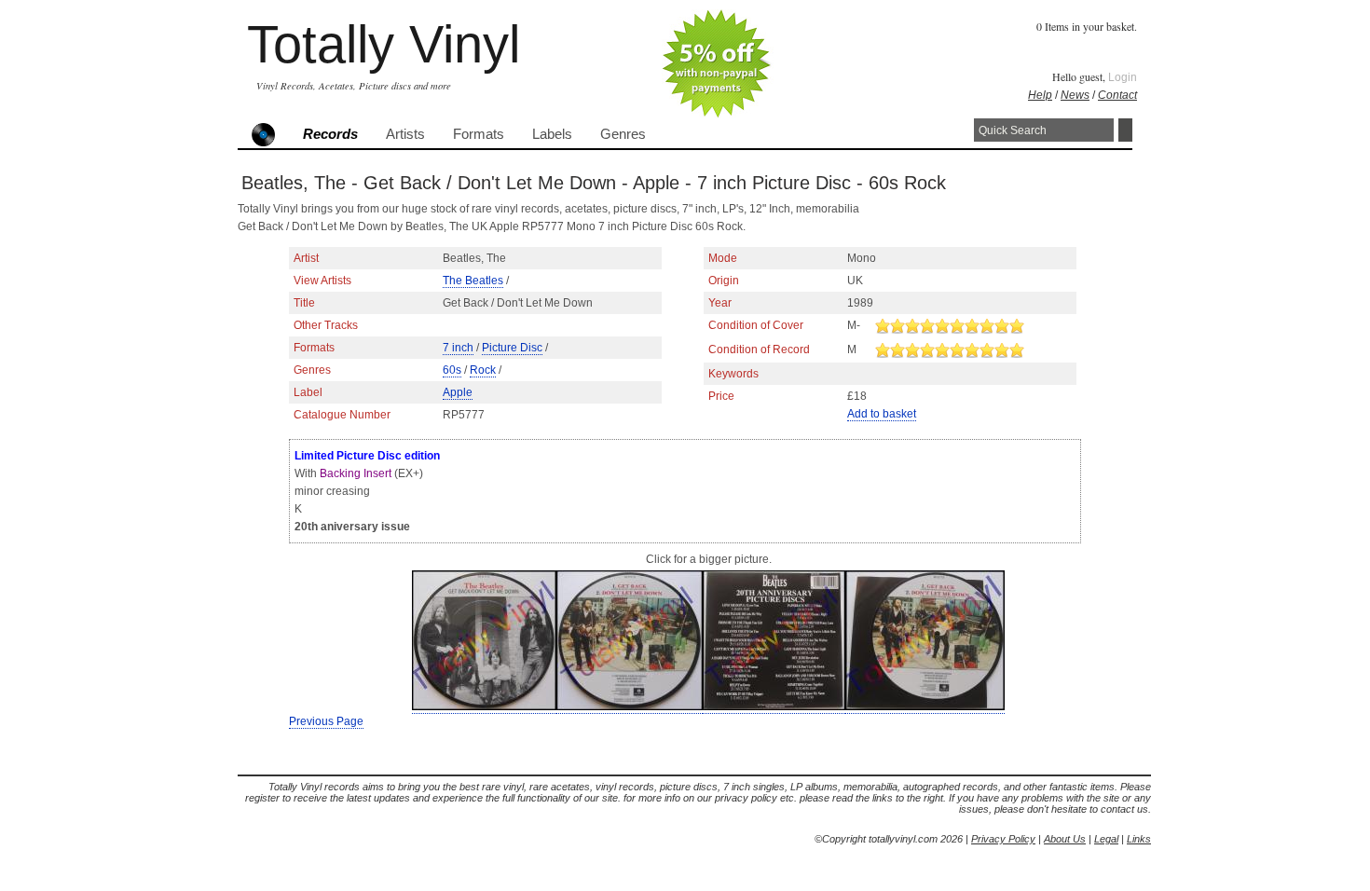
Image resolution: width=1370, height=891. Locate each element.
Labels (552, 134)
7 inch (458, 347)
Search (1125, 130)
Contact (1117, 95)
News (1075, 95)
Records (330, 134)
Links (1139, 838)
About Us (1065, 838)
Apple (458, 392)
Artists (405, 134)
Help (1040, 95)
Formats (478, 134)
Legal (1106, 838)
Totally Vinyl (383, 44)
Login (1122, 77)
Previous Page (326, 721)
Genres (623, 134)
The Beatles (473, 280)
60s (452, 370)
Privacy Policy (1003, 838)
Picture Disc (512, 347)
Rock (483, 370)
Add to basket (881, 413)
